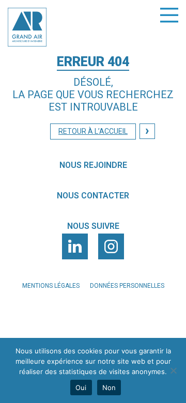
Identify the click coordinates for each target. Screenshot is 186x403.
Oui (81, 387)
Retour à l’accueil (93, 131)
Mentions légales (51, 285)
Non (109, 387)
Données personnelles (127, 285)
